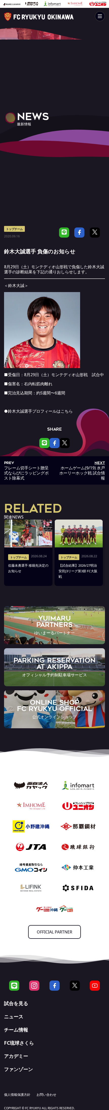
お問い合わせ (46, 1094)
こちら (67, 411)
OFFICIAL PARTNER (54, 932)
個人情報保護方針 (17, 1094)
